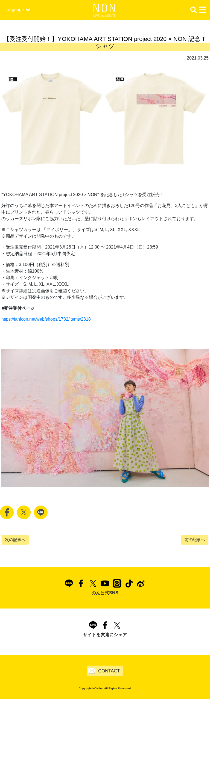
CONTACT (109, 671)
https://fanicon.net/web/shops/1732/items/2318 (46, 319)
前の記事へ (195, 539)
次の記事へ (15, 539)
